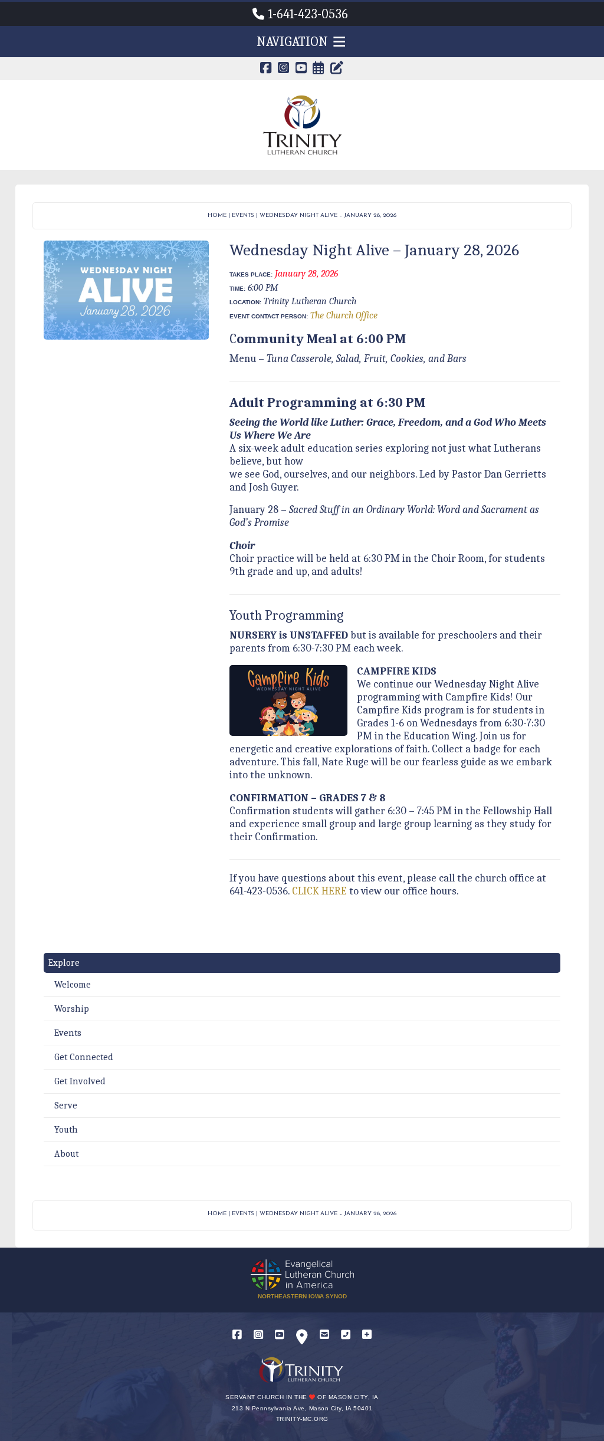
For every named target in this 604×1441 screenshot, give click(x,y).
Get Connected (83, 1057)
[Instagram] (258, 1335)
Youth (66, 1129)
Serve (65, 1105)
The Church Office (344, 315)
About (66, 1154)
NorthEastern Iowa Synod (302, 1296)
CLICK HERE (319, 891)
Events (243, 215)
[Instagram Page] (284, 69)
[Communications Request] (367, 1335)
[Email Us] (324, 1335)
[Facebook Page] (266, 69)
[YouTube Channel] (301, 69)
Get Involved (80, 1081)
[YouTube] (279, 1335)
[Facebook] (237, 1335)
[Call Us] (345, 1335)
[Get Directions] (302, 1339)
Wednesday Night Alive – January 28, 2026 (328, 215)
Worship (71, 1009)
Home (217, 215)
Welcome (72, 984)
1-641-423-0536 (308, 14)
